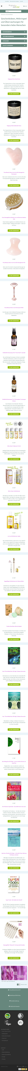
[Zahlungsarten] (22, 1069)
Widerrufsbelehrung (6, 1052)
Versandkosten (12, 981)
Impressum (4, 1038)
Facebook (20, 1066)
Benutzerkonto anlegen (14, 1)
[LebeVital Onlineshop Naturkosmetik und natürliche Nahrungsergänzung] (14, 6)
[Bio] (20, 1022)
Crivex (6, 1066)
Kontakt (21, 1)
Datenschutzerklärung (6, 1054)
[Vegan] (7, 1022)
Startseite (3, 14)
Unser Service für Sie (6, 1031)
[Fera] (7, 1015)
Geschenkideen (9, 14)
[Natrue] (20, 1015)
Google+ (25, 1066)
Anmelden (7, 1)
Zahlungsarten (5, 1033)
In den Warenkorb (14, 93)
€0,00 (25, 6)
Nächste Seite (24, 984)
